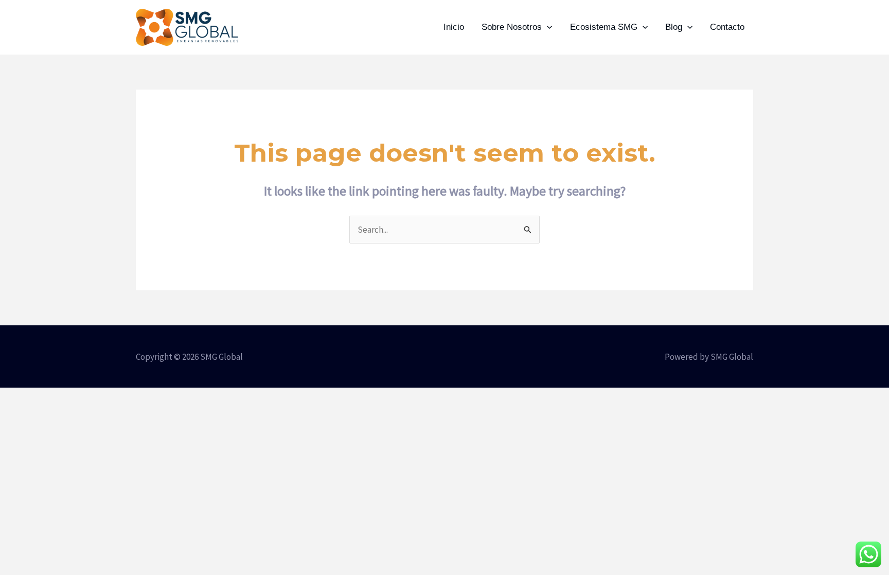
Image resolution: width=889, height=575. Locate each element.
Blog (673, 27)
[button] (547, 27)
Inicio (453, 27)
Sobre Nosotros (512, 27)
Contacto (727, 27)
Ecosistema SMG (603, 27)
